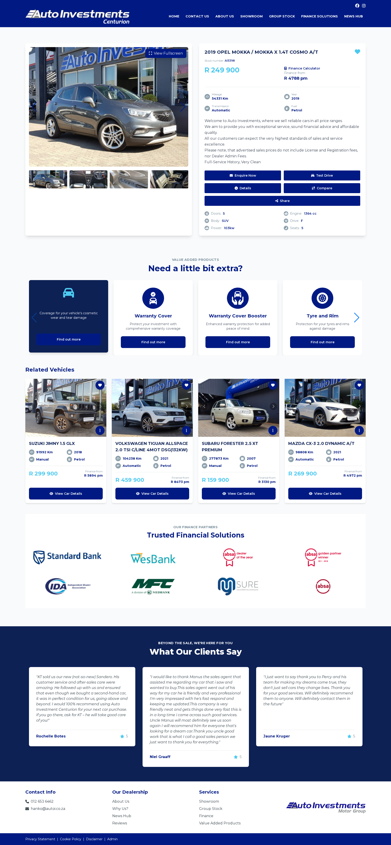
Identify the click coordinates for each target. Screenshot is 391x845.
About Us (120, 801)
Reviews (119, 823)
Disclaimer (94, 839)
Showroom (209, 801)
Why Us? (120, 809)
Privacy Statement (40, 839)
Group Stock (210, 809)
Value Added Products (220, 823)
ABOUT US (224, 16)
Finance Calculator (304, 68)
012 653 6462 (42, 801)
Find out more (69, 339)
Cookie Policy (70, 839)
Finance (206, 816)
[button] (34, 107)
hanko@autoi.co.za (48, 809)
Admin (112, 839)
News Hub (121, 816)
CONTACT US (197, 16)
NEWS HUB (353, 16)
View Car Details (68, 494)
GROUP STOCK (282, 16)
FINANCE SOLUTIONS (319, 16)
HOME (174, 16)
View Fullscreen (168, 53)
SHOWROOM (251, 16)
